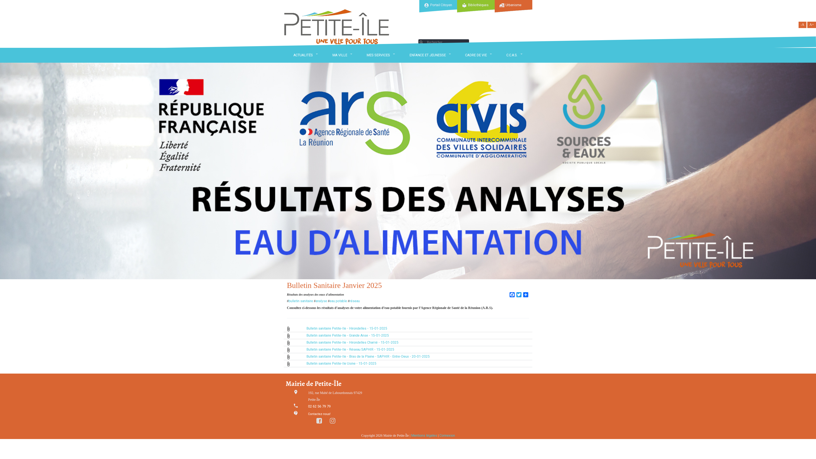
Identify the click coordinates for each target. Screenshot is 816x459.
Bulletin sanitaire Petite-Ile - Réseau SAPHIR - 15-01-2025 (350, 349)
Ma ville (339, 55)
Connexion (447, 436)
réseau (355, 301)
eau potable (338, 301)
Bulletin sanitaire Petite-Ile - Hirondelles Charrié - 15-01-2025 (352, 342)
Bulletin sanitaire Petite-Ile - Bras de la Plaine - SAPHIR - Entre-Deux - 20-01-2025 (368, 356)
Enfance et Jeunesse (427, 55)
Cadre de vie (476, 55)
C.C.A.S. (511, 55)
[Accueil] (337, 27)
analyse (321, 301)
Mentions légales (424, 436)
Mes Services (378, 55)
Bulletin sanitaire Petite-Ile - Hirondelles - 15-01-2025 (346, 328)
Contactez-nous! (319, 414)
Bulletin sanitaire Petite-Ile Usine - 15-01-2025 (341, 363)
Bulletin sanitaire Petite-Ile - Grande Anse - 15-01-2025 (347, 335)
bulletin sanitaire (301, 301)
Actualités (303, 55)
